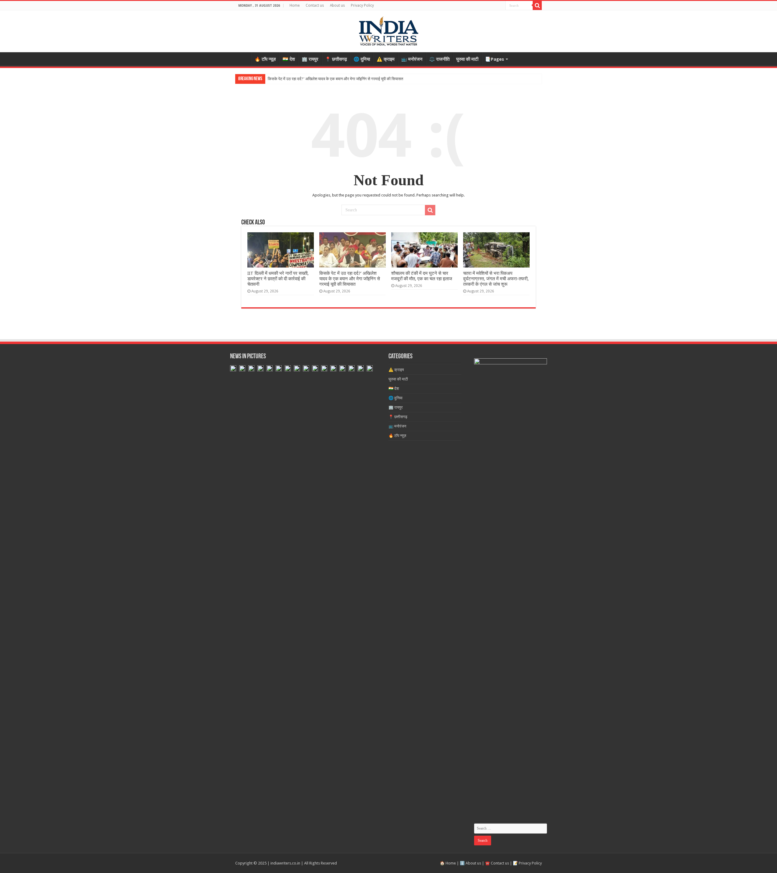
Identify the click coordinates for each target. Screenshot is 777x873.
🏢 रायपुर (310, 59)
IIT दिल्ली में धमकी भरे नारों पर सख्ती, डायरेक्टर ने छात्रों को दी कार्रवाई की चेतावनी (278, 279)
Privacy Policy (362, 5)
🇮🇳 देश (289, 59)
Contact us (315, 5)
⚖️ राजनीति (439, 59)
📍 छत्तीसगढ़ (336, 59)
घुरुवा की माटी (467, 59)
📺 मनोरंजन (411, 59)
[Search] (537, 5)
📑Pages (494, 59)
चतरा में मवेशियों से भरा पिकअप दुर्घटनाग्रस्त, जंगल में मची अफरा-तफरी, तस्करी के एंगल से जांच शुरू (496, 279)
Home (295, 5)
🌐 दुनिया (362, 59)
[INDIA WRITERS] (389, 30)
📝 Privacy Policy (527, 863)
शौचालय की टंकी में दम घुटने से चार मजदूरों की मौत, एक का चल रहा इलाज (421, 276)
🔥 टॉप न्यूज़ (265, 59)
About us (337, 5)
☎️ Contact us (497, 863)
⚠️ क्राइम (386, 59)
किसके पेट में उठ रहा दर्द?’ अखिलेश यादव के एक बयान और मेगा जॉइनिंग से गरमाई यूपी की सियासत (335, 79)
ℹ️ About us (470, 863)
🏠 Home (448, 863)
